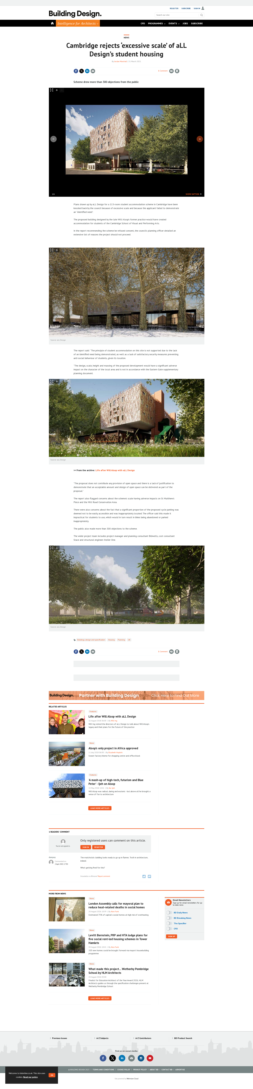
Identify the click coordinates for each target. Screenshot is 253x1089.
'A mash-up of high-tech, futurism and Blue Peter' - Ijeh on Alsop (116, 782)
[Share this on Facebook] (76, 71)
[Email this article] (93, 71)
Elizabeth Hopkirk (115, 752)
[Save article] (177, 71)
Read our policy (30, 1077)
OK (52, 1075)
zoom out (61, 90)
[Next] (199, 139)
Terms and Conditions (103, 1069)
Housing (111, 640)
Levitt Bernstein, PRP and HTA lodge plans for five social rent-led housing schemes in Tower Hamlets (118, 939)
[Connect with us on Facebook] (103, 1058)
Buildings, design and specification (91, 640)
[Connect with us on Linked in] (122, 1058)
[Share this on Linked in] (87, 71)
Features (93, 711)
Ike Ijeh (112, 788)
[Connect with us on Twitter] (112, 1058)
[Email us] (131, 1058)
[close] (179, 65)
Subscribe (186, 8)
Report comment (104, 876)
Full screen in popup (52, 91)
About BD (154, 1069)
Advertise (180, 1069)
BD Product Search (183, 1038)
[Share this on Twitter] (81, 71)
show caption (192, 194)
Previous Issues (59, 1038)
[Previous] (53, 139)
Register (174, 8)
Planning (121, 640)
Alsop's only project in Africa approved (113, 748)
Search (202, 15)
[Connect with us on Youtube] (150, 1058)
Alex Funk (115, 911)
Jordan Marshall (120, 61)
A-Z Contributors (143, 1038)
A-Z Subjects (102, 1038)
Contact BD (166, 1069)
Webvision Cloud (132, 1079)
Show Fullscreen (52, 250)
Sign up (171, 936)
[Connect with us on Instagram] (141, 1058)
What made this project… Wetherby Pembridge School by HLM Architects (119, 971)
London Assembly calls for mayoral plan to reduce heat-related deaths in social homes (117, 905)
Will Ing (114, 720)
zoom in (57, 90)
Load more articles (99, 808)
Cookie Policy (123, 1069)
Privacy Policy (140, 1069)
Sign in (146, 65)
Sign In (197, 8)
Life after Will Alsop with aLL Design (115, 470)
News (126, 37)
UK (129, 640)
